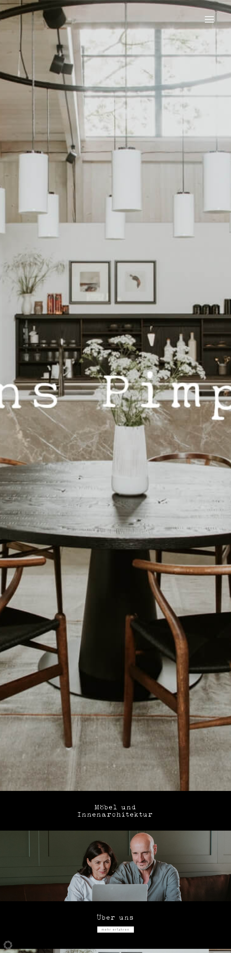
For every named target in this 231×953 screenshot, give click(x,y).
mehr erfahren (116, 930)
